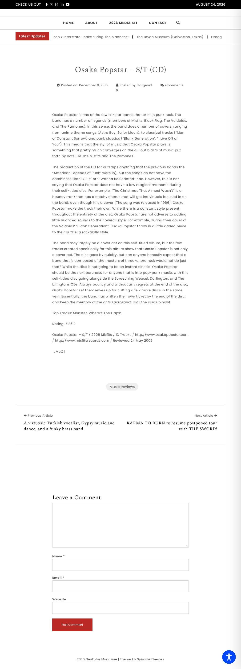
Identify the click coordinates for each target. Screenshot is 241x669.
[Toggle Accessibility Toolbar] (229, 657)
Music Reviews (122, 386)
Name (58, 556)
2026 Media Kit (123, 22)
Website (59, 599)
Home (68, 22)
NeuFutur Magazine (101, 659)
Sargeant (145, 85)
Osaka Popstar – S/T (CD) (120, 70)
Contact (158, 22)
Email (58, 577)
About (91, 22)
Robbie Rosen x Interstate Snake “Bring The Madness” (77, 37)
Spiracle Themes (150, 659)
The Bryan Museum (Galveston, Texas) (165, 37)
